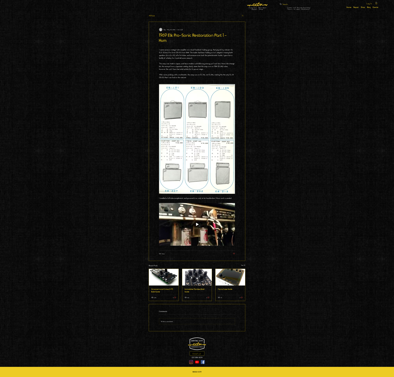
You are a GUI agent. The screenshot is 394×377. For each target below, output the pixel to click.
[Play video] (197, 224)
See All (243, 265)
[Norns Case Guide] (230, 277)
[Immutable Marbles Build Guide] (197, 277)
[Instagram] (191, 362)
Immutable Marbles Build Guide (194, 290)
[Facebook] (203, 362)
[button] (376, 3)
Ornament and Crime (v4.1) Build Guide (162, 290)
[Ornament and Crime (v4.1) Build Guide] (164, 277)
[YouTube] (197, 362)
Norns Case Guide (225, 289)
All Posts (152, 15)
